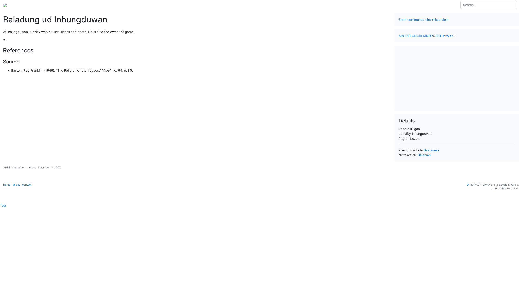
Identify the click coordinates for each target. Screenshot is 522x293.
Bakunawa (431, 150)
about (16, 184)
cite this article (436, 19)
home (6, 184)
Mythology (19, 5)
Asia (34, 5)
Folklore (83, 5)
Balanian (424, 155)
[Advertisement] (457, 78)
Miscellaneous (103, 5)
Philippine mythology (57, 5)
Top (3, 205)
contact (27, 184)
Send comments (411, 19)
